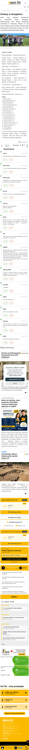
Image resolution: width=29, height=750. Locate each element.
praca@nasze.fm (8, 734)
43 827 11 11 (21, 525)
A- (25, 7)
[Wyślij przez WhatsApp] (22, 351)
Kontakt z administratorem (17, 745)
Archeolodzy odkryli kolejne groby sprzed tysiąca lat (9, 456)
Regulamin (12, 744)
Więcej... (14, 597)
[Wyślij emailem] (24, 351)
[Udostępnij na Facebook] (19, 351)
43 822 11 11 (8, 728)
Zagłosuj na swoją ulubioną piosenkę (14, 713)
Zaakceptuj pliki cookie (15, 379)
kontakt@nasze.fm (15, 522)
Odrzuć (15, 383)
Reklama (23, 744)
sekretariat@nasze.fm (16, 726)
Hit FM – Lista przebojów (12, 686)
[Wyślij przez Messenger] (21, 351)
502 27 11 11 (9, 525)
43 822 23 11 (9, 726)
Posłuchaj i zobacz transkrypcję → (14, 559)
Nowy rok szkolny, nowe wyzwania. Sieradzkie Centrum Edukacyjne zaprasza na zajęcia (10, 403)
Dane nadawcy (5, 736)
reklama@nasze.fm (14, 728)
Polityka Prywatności (7, 744)
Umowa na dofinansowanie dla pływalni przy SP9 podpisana (11, 355)
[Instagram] (7, 739)
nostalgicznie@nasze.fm (17, 733)
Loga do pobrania (10, 745)
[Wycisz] (15, 747)
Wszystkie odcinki (14, 561)
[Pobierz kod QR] (27, 147)
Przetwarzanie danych (18, 744)
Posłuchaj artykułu (7, 145)
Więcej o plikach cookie (15, 375)
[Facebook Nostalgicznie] (5, 739)
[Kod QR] (27, 351)
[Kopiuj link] (25, 351)
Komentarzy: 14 (24, 142)
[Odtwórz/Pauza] (2, 747)
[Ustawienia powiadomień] (26, 747)
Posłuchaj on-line (15, 512)
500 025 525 (10, 733)
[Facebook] (3, 739)
